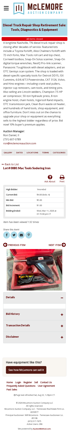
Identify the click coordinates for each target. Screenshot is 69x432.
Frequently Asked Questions (20, 385)
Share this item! (11, 229)
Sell (36, 382)
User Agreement (46, 385)
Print (62, 181)
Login (18, 382)
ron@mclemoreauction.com (19, 143)
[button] (62, 251)
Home (9, 382)
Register (27, 382)
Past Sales (11, 389)
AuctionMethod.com (42, 429)
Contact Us (46, 382)
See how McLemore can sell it (26, 370)
